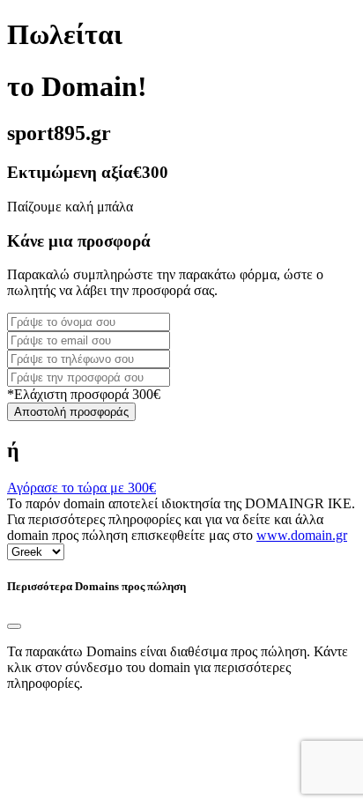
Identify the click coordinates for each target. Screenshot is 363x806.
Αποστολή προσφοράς (71, 411)
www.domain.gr (301, 535)
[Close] (14, 626)
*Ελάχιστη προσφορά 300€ (83, 394)
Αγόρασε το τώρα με (81, 487)
